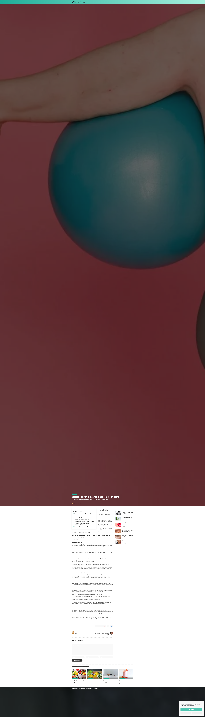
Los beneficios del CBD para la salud (127, 518)
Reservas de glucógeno (79, 517)
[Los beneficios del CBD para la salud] (118, 519)
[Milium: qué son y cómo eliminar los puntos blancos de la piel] (118, 537)
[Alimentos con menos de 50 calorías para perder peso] (94, 674)
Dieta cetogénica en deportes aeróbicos (82, 519)
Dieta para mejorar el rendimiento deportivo (82, 526)
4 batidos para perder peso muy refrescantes (125, 681)
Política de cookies (190, 705)
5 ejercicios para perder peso (109, 681)
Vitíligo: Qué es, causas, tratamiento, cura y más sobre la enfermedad (127, 512)
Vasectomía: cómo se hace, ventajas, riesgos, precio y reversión (126, 524)
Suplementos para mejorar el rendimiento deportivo (84, 521)
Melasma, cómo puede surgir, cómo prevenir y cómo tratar (127, 541)
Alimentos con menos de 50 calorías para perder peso (93, 681)
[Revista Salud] (78, 2)
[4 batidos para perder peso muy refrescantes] (126, 674)
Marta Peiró (75, 503)
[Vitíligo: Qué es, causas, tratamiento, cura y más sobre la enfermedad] (118, 513)
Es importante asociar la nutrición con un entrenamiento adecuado (82, 524)
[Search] (132, 2)
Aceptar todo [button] (191, 709)
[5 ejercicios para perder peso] (110, 674)
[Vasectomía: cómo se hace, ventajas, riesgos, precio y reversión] (118, 525)
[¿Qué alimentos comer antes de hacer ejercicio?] (79, 674)
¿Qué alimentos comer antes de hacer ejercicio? (78, 681)
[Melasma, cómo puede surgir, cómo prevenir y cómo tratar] (118, 542)
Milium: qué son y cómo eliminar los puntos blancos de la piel (127, 536)
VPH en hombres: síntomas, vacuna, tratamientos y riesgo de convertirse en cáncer (127, 530)
